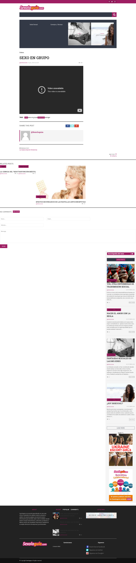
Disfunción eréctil (27, 172)
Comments (74, 509)
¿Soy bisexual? (102, 35)
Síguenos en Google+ (96, 553)
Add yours (16, 211)
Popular (66, 509)
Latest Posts (121, 259)
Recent (58, 509)
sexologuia (41, 117)
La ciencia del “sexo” (9, 172)
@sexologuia (23, 63)
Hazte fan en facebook (97, 547)
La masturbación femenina (28, 149)
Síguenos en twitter (96, 550)
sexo (26, 117)
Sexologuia (29, 560)
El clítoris (113, 155)
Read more (132, 419)
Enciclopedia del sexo (116, 254)
